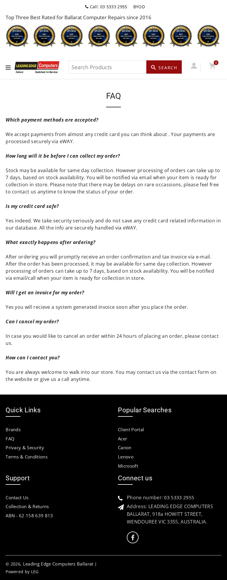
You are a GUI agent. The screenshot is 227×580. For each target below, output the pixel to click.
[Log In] (194, 67)
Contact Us (17, 497)
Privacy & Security (25, 447)
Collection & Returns (27, 506)
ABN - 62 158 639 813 (29, 515)
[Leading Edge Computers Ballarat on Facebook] (133, 538)
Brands (13, 429)
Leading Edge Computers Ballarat (58, 564)
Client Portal (131, 429)
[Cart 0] (212, 67)
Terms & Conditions (27, 457)
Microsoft (128, 466)
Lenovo (126, 457)
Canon (125, 447)
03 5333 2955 (179, 497)
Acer (122, 439)
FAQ (10, 439)
